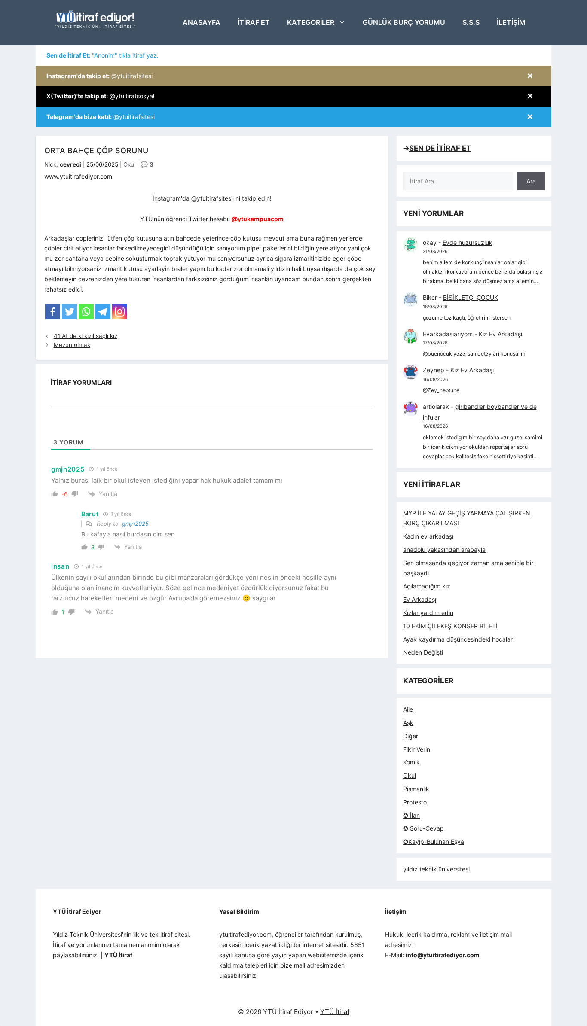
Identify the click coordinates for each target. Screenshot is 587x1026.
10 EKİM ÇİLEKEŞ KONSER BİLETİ (450, 626)
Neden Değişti (423, 652)
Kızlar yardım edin (428, 612)
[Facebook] (52, 311)
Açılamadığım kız (426, 586)
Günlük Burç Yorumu (404, 22)
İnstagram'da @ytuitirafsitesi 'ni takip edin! (212, 198)
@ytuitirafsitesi (99, 75)
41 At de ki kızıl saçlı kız (85, 335)
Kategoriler (310, 22)
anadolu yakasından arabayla (444, 549)
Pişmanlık (416, 788)
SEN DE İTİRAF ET (440, 148)
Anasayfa (201, 22)
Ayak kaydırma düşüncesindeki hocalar (458, 639)
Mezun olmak (72, 344)
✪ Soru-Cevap (423, 828)
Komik (411, 762)
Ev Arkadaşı (419, 599)
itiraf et (254, 22)
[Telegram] (102, 311)
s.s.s (471, 22)
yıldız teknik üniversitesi (436, 869)
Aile (408, 709)
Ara (531, 181)
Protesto (415, 802)
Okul (129, 164)
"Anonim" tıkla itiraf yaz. (102, 55)
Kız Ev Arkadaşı (500, 334)
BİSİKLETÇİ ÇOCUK (470, 297)
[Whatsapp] (86, 311)
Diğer (410, 736)
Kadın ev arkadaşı (428, 536)
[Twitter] (69, 311)
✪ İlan (411, 815)
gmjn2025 (135, 523)
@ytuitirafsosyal (100, 96)
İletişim (511, 22)
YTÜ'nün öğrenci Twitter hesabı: (212, 218)
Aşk (408, 722)
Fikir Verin (416, 749)
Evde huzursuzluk (467, 242)
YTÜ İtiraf (334, 1012)
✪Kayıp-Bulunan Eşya (433, 841)
